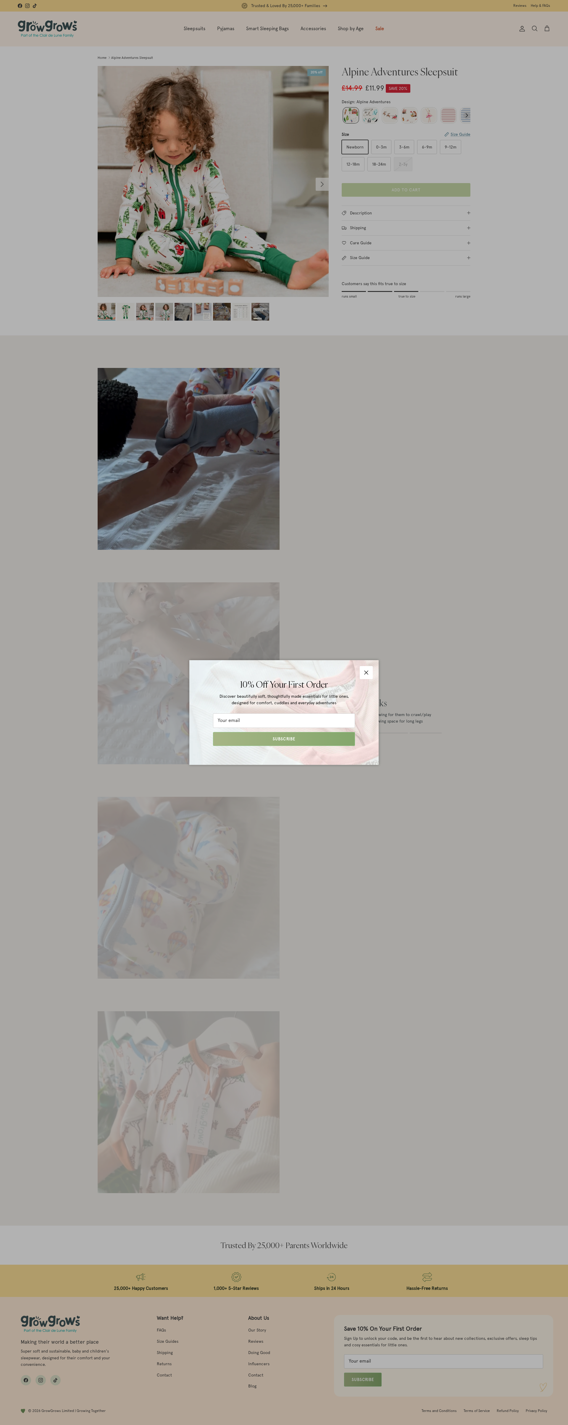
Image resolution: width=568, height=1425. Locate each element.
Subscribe (284, 739)
